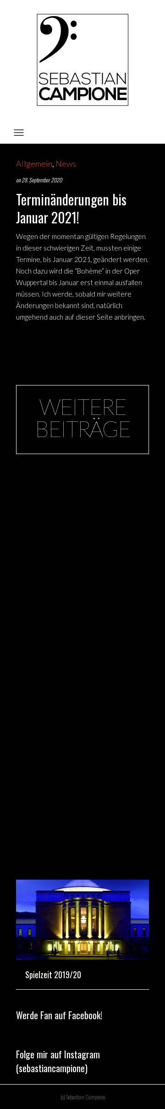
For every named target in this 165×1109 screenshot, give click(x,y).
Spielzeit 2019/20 (53, 975)
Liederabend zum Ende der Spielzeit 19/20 (79, 790)
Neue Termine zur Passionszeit (72, 483)
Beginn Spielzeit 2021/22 (64, 526)
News (65, 163)
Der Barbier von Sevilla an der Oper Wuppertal (78, 655)
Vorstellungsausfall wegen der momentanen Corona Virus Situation (81, 845)
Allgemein (34, 163)
